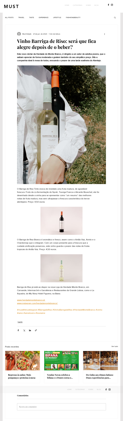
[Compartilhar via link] (36, 330)
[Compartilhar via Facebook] (18, 330)
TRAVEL (21, 17)
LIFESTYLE (57, 17)
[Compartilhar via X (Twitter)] (24, 330)
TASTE (31, 17)
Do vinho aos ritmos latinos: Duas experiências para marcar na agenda (99, 376)
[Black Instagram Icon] (112, 4)
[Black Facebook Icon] (108, 4)
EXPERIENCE (43, 17)
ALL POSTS (9, 17)
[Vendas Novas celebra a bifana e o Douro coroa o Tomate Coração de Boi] (61, 360)
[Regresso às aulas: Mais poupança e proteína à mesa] (22, 360)
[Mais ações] (104, 33)
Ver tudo (114, 346)
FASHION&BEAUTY (73, 17)
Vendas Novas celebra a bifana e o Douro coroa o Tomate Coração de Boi (59, 376)
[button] (77, 5)
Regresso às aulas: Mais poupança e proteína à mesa (21, 376)
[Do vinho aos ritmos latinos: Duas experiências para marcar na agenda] (100, 360)
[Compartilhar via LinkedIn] (30, 330)
